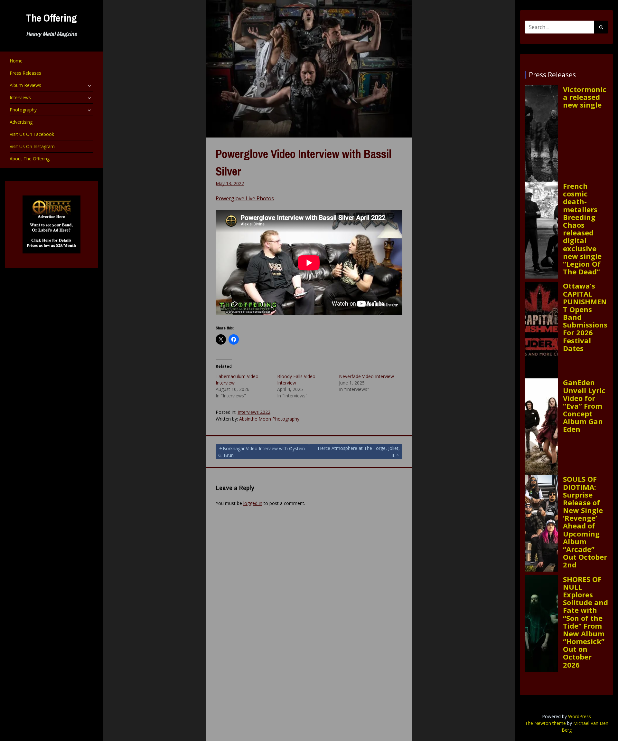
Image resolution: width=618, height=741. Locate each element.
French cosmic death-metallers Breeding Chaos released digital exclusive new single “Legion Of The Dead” (582, 228)
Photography (23, 110)
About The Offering (30, 159)
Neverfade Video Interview (366, 376)
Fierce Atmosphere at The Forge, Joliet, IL (359, 451)
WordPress (579, 716)
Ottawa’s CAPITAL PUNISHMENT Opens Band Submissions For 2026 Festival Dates (585, 317)
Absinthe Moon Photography (269, 419)
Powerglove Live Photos (245, 198)
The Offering (51, 18)
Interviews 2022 (254, 412)
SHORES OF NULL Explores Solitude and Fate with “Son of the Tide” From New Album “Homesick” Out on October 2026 (585, 622)
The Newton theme (545, 723)
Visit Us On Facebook (32, 134)
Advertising (21, 122)
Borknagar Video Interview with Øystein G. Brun (261, 451)
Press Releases (25, 73)
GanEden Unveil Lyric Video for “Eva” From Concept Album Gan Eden (584, 405)
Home (16, 61)
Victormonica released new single (584, 97)
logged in (252, 503)
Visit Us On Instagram (32, 146)
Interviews (20, 97)
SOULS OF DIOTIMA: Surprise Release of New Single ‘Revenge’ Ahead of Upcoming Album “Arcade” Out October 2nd (585, 521)
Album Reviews (25, 85)
